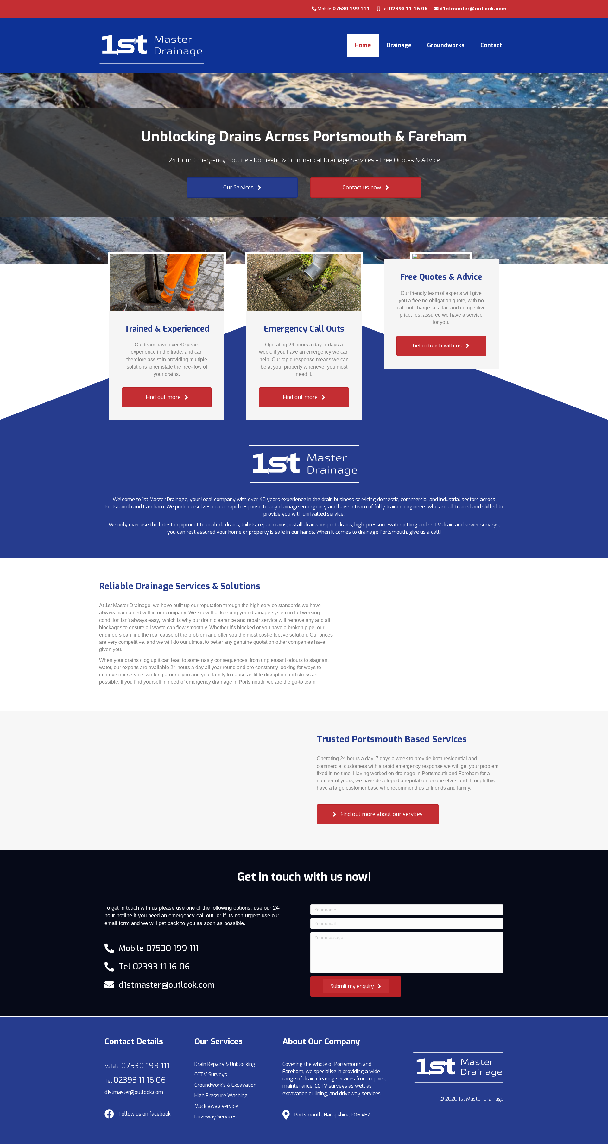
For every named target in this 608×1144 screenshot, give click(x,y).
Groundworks (446, 45)
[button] (242, 187)
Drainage (399, 45)
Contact (491, 45)
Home (363, 45)
